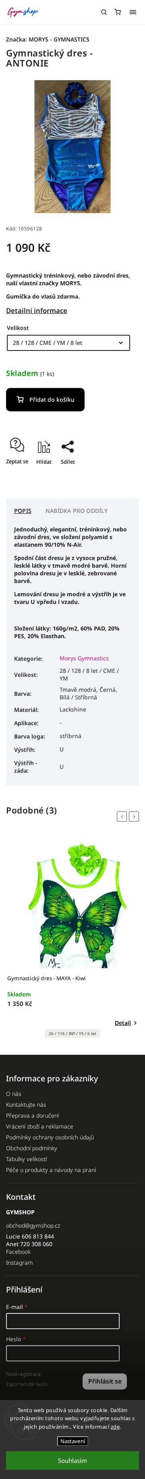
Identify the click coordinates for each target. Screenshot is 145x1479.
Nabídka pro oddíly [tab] (77, 510)
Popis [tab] (22, 510)
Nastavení (72, 1441)
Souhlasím (72, 1460)
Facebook (18, 1251)
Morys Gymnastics (84, 658)
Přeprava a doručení (32, 1115)
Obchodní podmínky (31, 1148)
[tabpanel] (72, 940)
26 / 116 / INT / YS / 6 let (72, 1033)
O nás (13, 1093)
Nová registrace (23, 1374)
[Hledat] (104, 12)
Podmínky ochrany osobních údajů (50, 1137)
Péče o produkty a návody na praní (51, 1170)
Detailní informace (36, 310)
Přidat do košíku (52, 399)
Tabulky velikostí (26, 1159)
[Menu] (133, 12)
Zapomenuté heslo (27, 1384)
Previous (123, 816)
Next (135, 816)
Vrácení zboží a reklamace (39, 1126)
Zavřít (119, 475)
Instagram (19, 1262)
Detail (123, 1023)
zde (115, 1426)
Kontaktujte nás (26, 1104)
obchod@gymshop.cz (33, 1225)
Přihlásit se (105, 1381)
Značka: (47, 39)
